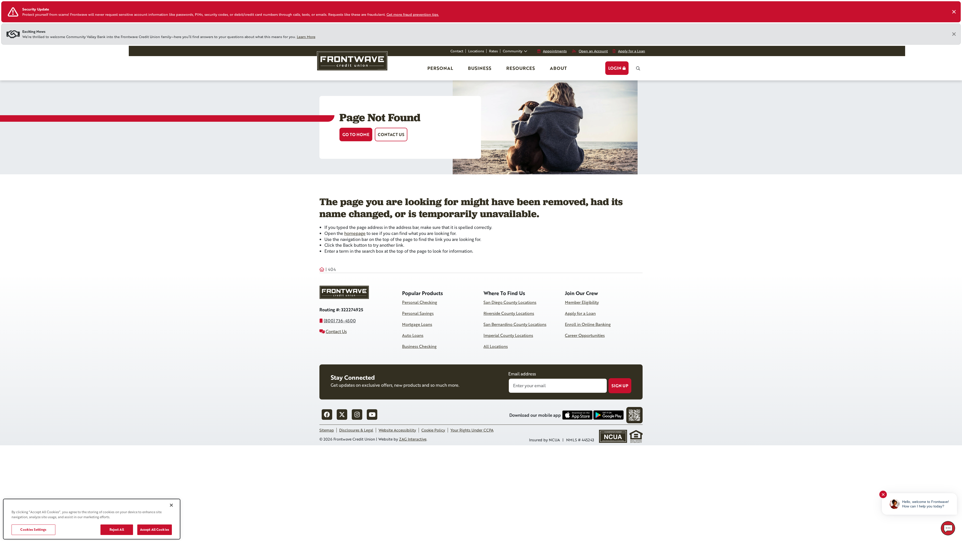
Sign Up (620, 386)
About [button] (558, 68)
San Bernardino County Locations (515, 324)
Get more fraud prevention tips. (413, 14)
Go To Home (355, 134)
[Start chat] (948, 528)
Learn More (306, 36)
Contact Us (391, 134)
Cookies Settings (33, 529)
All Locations (496, 346)
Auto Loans (412, 335)
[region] (91, 519)
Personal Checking (419, 302)
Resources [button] (520, 68)
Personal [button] (440, 70)
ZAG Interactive (412, 439)
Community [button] (513, 51)
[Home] (352, 63)
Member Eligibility (582, 302)
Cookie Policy (433, 430)
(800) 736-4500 (340, 321)
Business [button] (479, 68)
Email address (522, 374)
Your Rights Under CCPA (472, 430)
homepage (355, 233)
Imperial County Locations (508, 335)
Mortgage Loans (417, 324)
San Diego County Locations (510, 302)
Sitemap (326, 430)
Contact (456, 51)
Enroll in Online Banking (588, 324)
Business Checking (419, 346)
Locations (476, 51)
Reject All (116, 529)
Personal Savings (418, 313)
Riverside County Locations (509, 313)
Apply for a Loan (580, 313)
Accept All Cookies (154, 529)
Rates (493, 51)
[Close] (954, 12)
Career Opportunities (585, 335)
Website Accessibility (397, 430)
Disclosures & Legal (356, 430)
